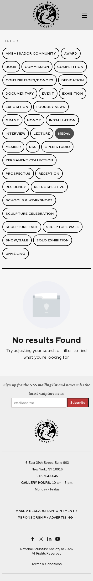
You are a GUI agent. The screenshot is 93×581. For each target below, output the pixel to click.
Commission (37, 67)
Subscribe (77, 402)
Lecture (42, 133)
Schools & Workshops (29, 200)
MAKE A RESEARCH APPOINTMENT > (47, 511)
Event (48, 93)
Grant (12, 120)
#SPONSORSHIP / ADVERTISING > (46, 517)
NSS (32, 147)
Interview (16, 133)
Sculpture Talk (22, 227)
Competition (70, 67)
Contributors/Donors (29, 80)
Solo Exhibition (52, 240)
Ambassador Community (31, 53)
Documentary (20, 93)
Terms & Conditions (46, 564)
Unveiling (16, 253)
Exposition (17, 107)
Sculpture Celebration (30, 213)
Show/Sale (17, 240)
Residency (16, 187)
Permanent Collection (29, 160)
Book (11, 67)
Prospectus (18, 173)
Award (70, 53)
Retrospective (49, 187)
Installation (62, 120)
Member (13, 147)
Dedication (73, 80)
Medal (64, 133)
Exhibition (72, 93)
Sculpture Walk (62, 227)
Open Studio (57, 147)
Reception (49, 173)
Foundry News (50, 107)
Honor (34, 120)
